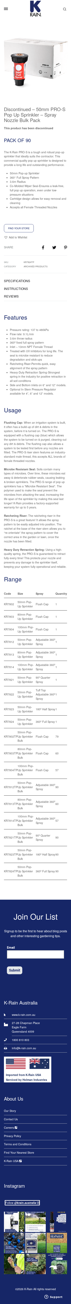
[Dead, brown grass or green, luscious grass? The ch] (57, 1243)
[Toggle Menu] (6, 9)
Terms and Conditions (17, 1144)
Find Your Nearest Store (19, 1152)
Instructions (16, 288)
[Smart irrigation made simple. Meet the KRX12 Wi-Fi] (35, 1243)
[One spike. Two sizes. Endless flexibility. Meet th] (14, 1264)
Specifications (17, 281)
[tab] (35, 281)
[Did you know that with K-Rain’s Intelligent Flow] (57, 1264)
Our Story (10, 1111)
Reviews (11, 296)
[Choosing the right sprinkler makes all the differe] (35, 1264)
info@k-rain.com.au (24, 1048)
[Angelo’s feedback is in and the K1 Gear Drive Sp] (57, 1222)
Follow (20, 1203)
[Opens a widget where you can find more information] (53, 1297)
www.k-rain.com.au (23, 1015)
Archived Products (36, 266)
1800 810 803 (20, 1040)
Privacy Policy (12, 1136)
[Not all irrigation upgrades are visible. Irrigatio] (14, 1243)
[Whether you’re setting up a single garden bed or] (14, 1222)
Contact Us (11, 1119)
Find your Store (19, 228)
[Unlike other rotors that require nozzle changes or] (35, 1222)
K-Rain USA (11, 1161)
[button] (15, 237)
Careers (9, 1127)
